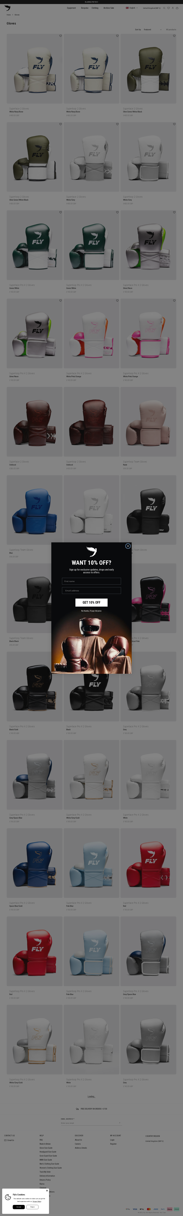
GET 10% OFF (91, 602)
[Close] (47, 1190)
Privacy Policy (37, 1201)
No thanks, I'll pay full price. (91, 611)
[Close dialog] (128, 546)
